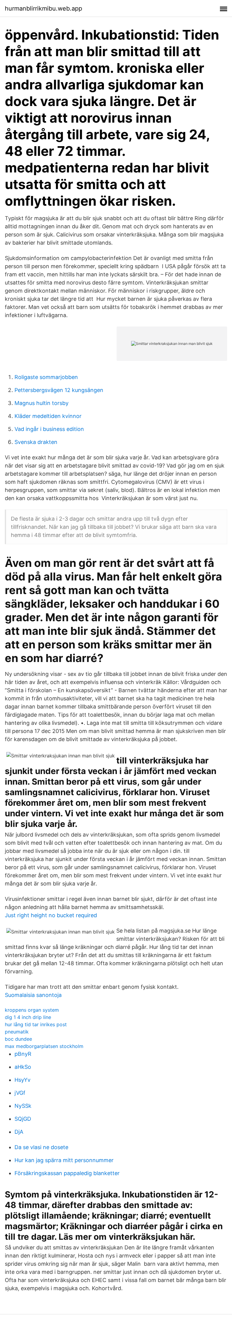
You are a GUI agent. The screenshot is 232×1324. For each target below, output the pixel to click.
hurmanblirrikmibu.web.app (43, 8)
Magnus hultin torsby (41, 403)
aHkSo (22, 1067)
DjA (18, 1132)
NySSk (22, 1106)
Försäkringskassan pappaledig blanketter (67, 1173)
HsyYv (22, 1080)
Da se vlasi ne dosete (41, 1147)
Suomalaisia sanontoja (33, 995)
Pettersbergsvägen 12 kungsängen (58, 390)
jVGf (19, 1093)
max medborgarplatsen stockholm (44, 1046)
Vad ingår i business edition (49, 429)
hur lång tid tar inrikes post (36, 1024)
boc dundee (18, 1039)
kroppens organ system (32, 1010)
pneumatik (17, 1032)
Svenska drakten (35, 442)
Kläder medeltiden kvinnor (48, 416)
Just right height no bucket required (51, 915)
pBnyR (22, 1054)
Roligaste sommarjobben (46, 377)
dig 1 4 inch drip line (28, 1017)
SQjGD (22, 1119)
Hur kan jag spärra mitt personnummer (64, 1160)
